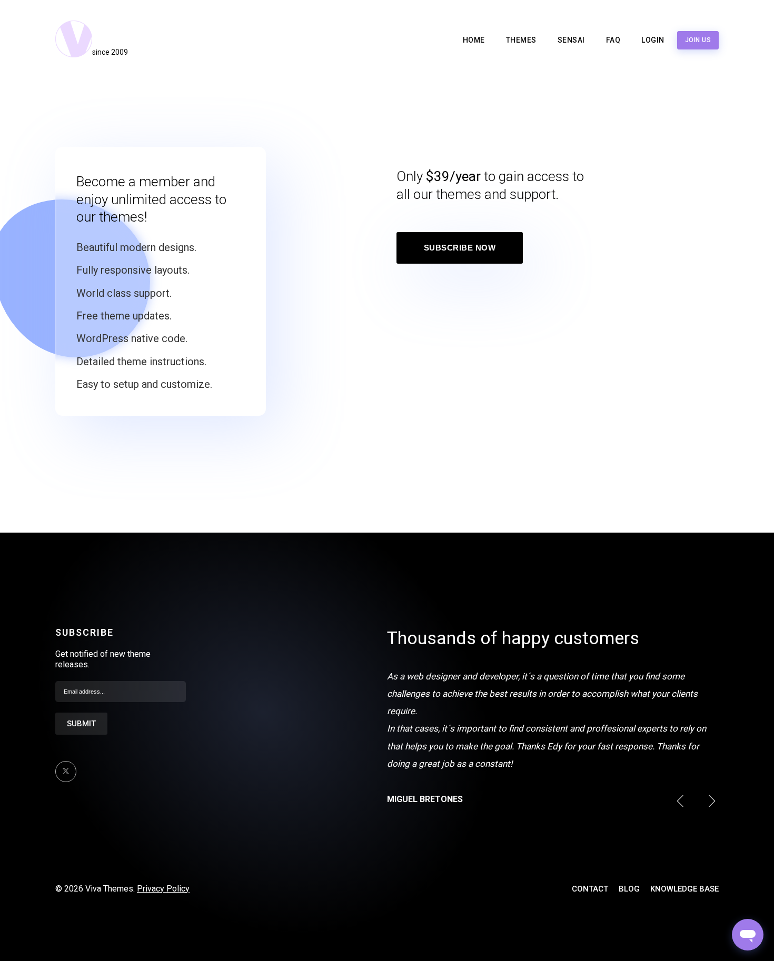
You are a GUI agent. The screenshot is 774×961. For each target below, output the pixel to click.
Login (652, 40)
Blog (629, 889)
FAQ (613, 40)
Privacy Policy (163, 889)
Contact (590, 889)
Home (474, 40)
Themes (521, 40)
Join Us (698, 40)
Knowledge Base (684, 889)
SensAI (571, 40)
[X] (65, 771)
